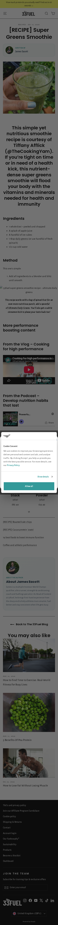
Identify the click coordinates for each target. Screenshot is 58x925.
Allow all (29, 486)
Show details (43, 477)
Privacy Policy (13, 465)
